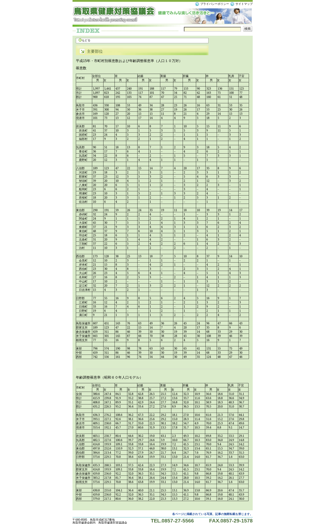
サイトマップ (244, 4)
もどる (86, 40)
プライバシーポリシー (214, 4)
